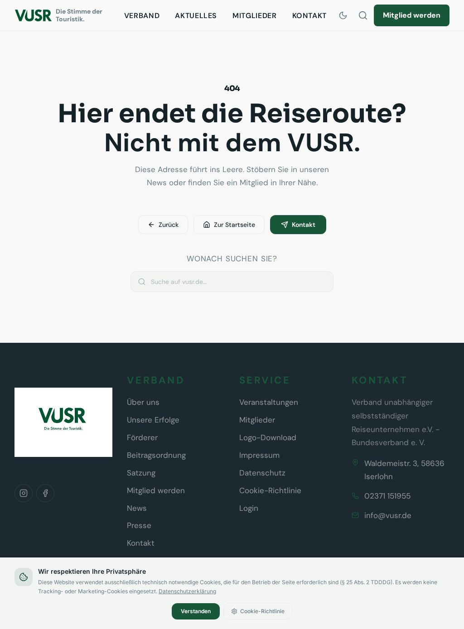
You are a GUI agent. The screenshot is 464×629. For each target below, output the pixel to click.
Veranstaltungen (268, 402)
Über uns (143, 402)
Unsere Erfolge (153, 420)
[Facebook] (45, 493)
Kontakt (309, 15)
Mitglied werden (411, 15)
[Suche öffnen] (363, 15)
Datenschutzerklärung (187, 591)
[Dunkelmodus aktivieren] (343, 15)
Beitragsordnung (156, 455)
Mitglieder (254, 15)
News (137, 508)
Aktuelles (196, 15)
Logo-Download (267, 437)
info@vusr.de (387, 515)
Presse (139, 525)
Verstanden (196, 611)
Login (248, 508)
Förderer (142, 437)
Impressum (259, 455)
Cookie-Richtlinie (270, 490)
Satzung (141, 473)
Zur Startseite (234, 225)
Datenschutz (262, 473)
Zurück (169, 225)
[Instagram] (23, 493)
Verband (142, 15)
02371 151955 (387, 496)
